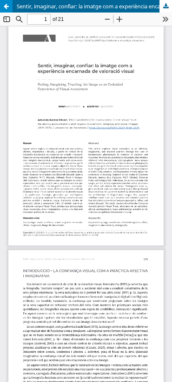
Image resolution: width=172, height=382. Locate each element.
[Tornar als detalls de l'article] (6, 6)
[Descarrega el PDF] (165, 6)
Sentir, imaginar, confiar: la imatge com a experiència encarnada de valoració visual (94, 6)
